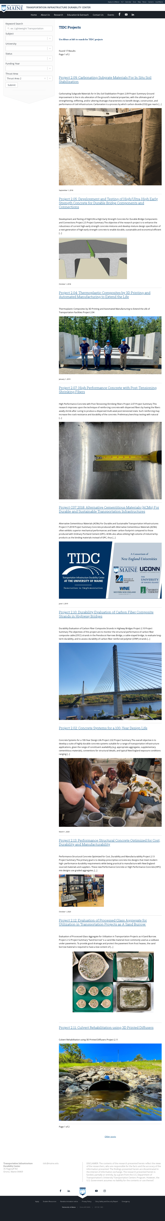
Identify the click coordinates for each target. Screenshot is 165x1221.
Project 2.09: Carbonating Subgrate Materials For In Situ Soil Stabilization (105, 79)
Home (34, 14)
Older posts (110, 1136)
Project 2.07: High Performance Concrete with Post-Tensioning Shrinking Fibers (108, 390)
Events (111, 14)
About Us (45, 14)
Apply (37, 1201)
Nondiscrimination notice (69, 1201)
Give (134, 2)
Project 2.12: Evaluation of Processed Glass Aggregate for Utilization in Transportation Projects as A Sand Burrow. (103, 922)
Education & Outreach (78, 14)
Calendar (128, 2)
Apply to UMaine (113, 2)
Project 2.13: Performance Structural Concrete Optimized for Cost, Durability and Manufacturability (109, 842)
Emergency (126, 1201)
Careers (151, 2)
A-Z (122, 2)
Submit (11, 85)
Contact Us (98, 14)
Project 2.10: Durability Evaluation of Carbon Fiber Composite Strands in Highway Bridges (106, 614)
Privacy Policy (86, 1201)
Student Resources (49, 1201)
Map (139, 2)
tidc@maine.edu (51, 1163)
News (144, 2)
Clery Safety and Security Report (106, 1201)
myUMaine (159, 2)
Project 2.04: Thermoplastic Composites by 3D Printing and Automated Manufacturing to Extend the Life (104, 294)
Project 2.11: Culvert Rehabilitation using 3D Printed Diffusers (106, 1027)
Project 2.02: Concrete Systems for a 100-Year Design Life (103, 728)
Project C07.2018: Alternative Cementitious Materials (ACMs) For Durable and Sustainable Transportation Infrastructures (109, 509)
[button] (45, 78)
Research (58, 14)
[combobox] (26, 38)
